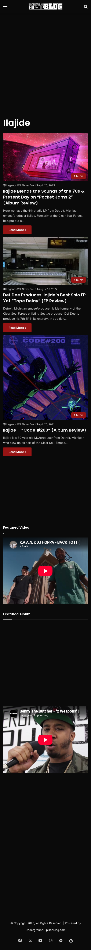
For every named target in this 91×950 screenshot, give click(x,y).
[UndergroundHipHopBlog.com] (45, 6)
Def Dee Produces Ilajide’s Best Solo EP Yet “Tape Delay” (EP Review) (44, 298)
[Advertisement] (45, 62)
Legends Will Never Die (20, 185)
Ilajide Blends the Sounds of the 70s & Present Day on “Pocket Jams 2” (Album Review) (43, 197)
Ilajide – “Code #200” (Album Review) (44, 430)
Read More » (17, 230)
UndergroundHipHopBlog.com (45, 930)
